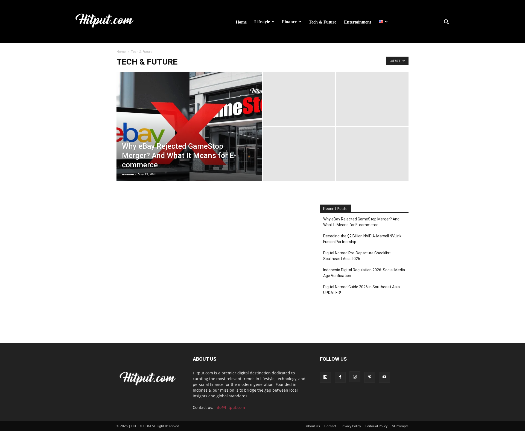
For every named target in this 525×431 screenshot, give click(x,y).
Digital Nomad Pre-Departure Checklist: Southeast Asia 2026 (357, 256)
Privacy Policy (350, 426)
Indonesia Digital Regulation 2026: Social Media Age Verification (364, 273)
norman (128, 174)
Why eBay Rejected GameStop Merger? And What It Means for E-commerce (361, 222)
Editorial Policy (376, 426)
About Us (313, 426)
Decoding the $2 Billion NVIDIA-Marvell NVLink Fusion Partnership (362, 239)
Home (121, 51)
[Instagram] (354, 376)
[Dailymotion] (325, 377)
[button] (446, 21)
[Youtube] (384, 377)
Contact (330, 426)
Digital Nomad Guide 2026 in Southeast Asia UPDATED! (361, 290)
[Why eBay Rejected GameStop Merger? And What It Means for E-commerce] (189, 135)
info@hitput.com (229, 407)
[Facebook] (340, 377)
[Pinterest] (369, 377)
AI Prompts (400, 426)
